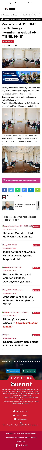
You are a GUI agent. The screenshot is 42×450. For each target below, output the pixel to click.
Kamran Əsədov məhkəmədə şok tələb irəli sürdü (20, 343)
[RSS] (31, 378)
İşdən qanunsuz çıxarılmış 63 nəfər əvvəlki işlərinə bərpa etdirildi (19, 255)
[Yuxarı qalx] (36, 444)
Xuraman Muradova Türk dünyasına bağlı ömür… (18, 235)
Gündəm (6, 15)
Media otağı (21, 441)
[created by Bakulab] (21, 445)
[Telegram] (13, 371)
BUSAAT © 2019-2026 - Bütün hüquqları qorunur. (21, 433)
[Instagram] (18, 378)
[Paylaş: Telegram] (31, 190)
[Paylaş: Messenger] (24, 190)
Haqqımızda (19, 437)
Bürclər (30, 3)
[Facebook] (11, 378)
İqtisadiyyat (26, 15)
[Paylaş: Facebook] (4, 190)
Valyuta (10, 3)
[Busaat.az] (9, 9)
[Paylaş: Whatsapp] (17, 190)
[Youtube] (27, 378)
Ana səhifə (10, 437)
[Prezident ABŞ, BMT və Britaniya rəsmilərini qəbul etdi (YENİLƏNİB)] (21, 58)
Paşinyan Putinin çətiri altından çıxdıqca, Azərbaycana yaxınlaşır (17, 278)
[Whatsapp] (29, 371)
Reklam (33, 437)
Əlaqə (27, 437)
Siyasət (15, 15)
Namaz (23, 3)
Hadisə (36, 15)
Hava (17, 3)
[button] (37, 190)
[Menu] (2, 9)
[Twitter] (14, 378)
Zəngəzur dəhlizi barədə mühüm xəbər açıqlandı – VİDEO (18, 300)
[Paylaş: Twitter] (11, 190)
